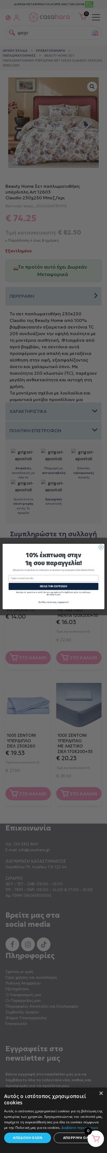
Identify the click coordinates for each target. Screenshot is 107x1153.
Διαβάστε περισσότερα (79, 1127)
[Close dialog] (101, 547)
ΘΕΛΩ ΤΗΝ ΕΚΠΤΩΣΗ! (53, 586)
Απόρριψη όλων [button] (78, 1137)
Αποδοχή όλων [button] (27, 1137)
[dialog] (53, 1120)
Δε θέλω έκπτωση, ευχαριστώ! (53, 602)
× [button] (101, 1093)
